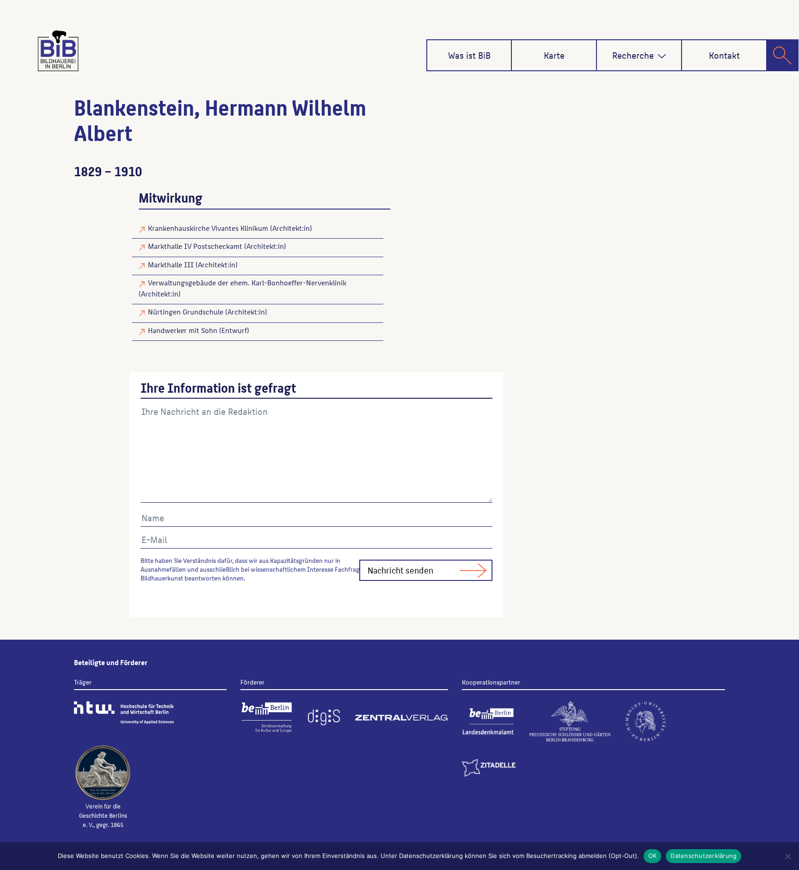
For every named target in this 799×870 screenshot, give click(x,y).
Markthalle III (171, 264)
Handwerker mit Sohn (182, 330)
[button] (662, 56)
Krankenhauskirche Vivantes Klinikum (208, 228)
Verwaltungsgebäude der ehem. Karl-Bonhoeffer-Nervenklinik (247, 282)
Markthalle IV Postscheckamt (195, 246)
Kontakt (724, 55)
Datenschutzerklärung (703, 855)
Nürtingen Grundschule (185, 311)
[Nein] (787, 856)
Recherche (633, 55)
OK (652, 855)
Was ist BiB (469, 55)
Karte (554, 55)
